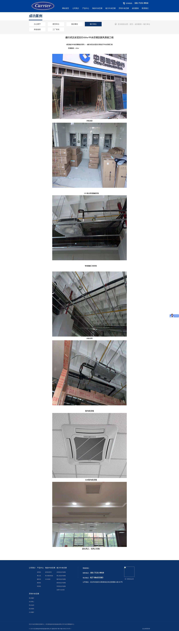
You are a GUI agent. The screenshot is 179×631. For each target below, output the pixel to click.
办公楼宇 (37, 24)
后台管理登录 (146, 628)
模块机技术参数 (61, 582)
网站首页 (65, 8)
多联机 (39, 572)
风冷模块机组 (49, 575)
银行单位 (93, 24)
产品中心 (85, 8)
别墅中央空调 (60, 590)
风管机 (39, 586)
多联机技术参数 (61, 572)
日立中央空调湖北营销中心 (37, 624)
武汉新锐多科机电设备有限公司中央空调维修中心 (59, 624)
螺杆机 (39, 579)
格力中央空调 (110, 8)
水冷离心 (31, 601)
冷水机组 (47, 579)
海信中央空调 (97, 8)
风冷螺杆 (31, 598)
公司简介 (75, 8)
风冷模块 (31, 608)
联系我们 (145, 8)
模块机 (39, 582)
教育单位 (56, 24)
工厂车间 (56, 29)
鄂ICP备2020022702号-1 (64, 628)
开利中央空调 (124, 8)
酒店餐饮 (74, 24)
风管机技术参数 (61, 586)
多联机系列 (48, 572)
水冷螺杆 (31, 612)
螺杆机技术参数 (61, 579)
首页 (131, 24)
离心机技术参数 (61, 575)
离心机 (39, 575)
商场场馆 (37, 29)
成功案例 (135, 8)
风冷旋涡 (31, 605)
